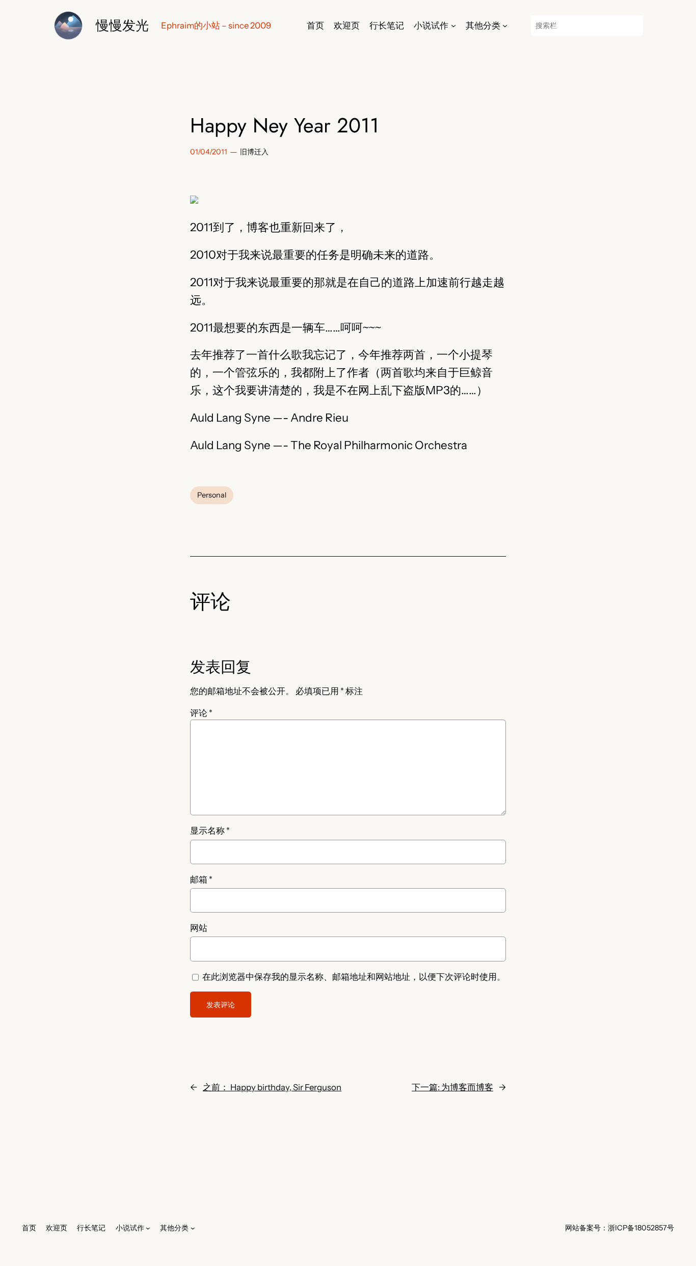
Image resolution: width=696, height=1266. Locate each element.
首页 (315, 25)
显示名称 (210, 830)
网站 (198, 928)
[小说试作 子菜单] (453, 25)
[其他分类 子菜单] (504, 25)
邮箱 (201, 879)
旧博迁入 (254, 151)
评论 (201, 713)
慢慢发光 (122, 25)
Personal (211, 495)
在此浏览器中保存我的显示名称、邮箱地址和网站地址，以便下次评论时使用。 (353, 977)
